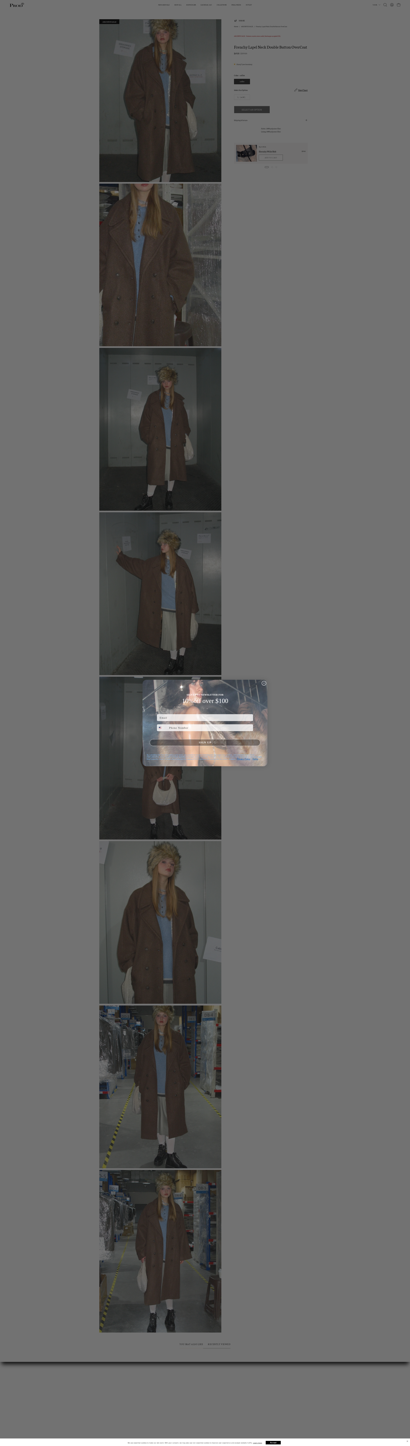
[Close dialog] (264, 683)
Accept (273, 1442)
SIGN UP (205, 742)
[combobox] (162, 727)
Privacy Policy (243, 759)
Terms (255, 759)
